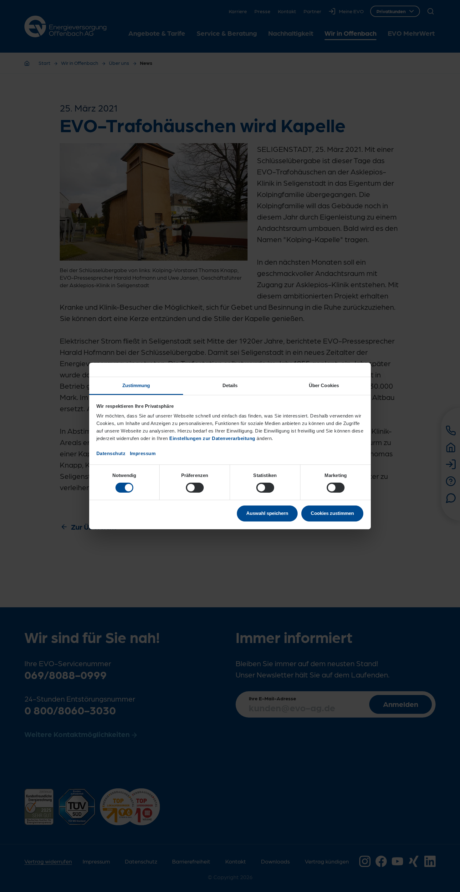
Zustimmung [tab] (136, 385)
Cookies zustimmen (332, 513)
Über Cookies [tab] (324, 385)
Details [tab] (230, 385)
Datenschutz (111, 453)
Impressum (143, 453)
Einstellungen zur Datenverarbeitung (212, 438)
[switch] (195, 488)
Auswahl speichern (267, 513)
